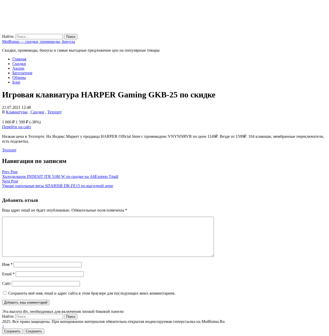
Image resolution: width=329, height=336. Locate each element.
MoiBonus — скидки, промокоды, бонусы (38, 41)
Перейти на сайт (16, 127)
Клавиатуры (17, 112)
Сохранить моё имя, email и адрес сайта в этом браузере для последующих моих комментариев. (92, 293)
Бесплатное (22, 73)
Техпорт (54, 112)
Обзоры (19, 77)
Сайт (6, 283)
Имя (7, 264)
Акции (18, 68)
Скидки (19, 63)
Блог (16, 82)
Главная (19, 59)
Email (8, 274)
